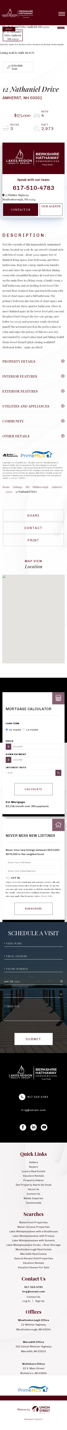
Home (5, 487)
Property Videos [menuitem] (33, 1180)
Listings (17, 487)
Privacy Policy (47, 896)
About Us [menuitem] (33, 1189)
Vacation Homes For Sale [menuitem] (33, 1267)
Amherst (57, 487)
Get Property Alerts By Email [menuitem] (33, 1184)
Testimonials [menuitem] (33, 1202)
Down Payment (16, 754)
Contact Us (20, 210)
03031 (9, 491)
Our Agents (51, 206)
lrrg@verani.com (33, 1110)
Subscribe (33, 908)
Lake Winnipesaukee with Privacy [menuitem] (33, 1235)
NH (27, 487)
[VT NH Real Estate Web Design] (33, 1410)
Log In (26, 1301)
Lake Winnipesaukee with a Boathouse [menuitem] (33, 1231)
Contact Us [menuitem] (33, 1193)
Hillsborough (40, 487)
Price (9, 741)
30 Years (14, 730)
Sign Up (39, 1301)
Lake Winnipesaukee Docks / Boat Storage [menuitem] (34, 1244)
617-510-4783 (33, 187)
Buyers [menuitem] (33, 1166)
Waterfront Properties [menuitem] (33, 1222)
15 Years (32, 730)
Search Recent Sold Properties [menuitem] (33, 1258)
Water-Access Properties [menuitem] (33, 1226)
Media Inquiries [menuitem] (33, 1198)
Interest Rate (16, 767)
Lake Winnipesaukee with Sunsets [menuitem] (33, 1240)
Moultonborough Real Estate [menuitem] (34, 1249)
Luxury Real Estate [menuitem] (33, 1171)
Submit (33, 1039)
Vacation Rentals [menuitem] (33, 1175)
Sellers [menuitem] (33, 1162)
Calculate (33, 789)
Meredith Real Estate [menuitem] (33, 1253)
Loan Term (12, 723)
